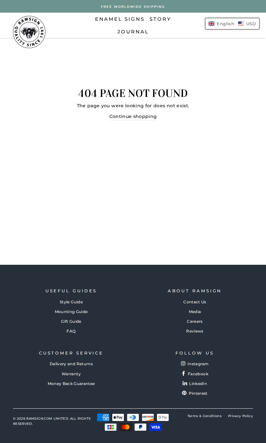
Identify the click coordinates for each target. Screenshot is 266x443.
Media (195, 311)
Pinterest (198, 393)
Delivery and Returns (71, 363)
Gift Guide (71, 321)
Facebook (198, 373)
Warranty (71, 373)
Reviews (194, 331)
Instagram (198, 363)
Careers (194, 321)
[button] (232, 23)
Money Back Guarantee (71, 383)
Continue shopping (133, 116)
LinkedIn (198, 383)
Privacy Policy (240, 416)
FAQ (71, 331)
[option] (133, 6)
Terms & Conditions (204, 416)
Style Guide (71, 301)
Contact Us (194, 301)
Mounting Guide (71, 311)
